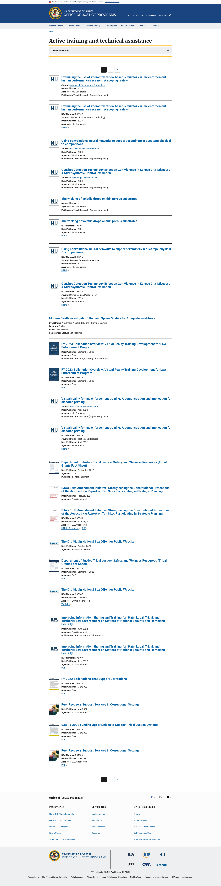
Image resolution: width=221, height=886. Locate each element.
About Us (131, 15)
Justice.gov (187, 877)
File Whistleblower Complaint (54, 877)
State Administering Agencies (147, 839)
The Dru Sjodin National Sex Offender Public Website (97, 541)
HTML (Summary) (70, 528)
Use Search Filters (61, 50)
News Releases (98, 826)
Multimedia (96, 820)
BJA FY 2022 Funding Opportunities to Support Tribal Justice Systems (109, 725)
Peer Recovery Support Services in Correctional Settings (100, 704)
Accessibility (33, 877)
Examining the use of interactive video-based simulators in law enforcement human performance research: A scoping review (113, 78)
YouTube (65, 604)
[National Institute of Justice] (162, 857)
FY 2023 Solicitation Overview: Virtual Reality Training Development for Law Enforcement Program (113, 345)
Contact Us (142, 15)
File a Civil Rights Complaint (61, 814)
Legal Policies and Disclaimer (114, 877)
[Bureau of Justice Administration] (131, 857)
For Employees (140, 820)
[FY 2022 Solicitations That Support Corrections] (54, 684)
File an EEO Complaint (59, 826)
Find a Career (55, 833)
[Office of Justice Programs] (55, 13)
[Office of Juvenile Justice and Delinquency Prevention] (131, 867)
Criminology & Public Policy (83, 177)
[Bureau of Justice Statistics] (146, 858)
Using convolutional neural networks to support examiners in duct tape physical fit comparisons (116, 142)
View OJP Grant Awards (144, 826)
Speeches (95, 833)
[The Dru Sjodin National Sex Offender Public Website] (54, 544)
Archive (137, 814)
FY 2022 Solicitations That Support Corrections (94, 679)
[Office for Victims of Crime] (146, 866)
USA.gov (175, 877)
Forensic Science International (84, 148)
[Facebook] (154, 799)
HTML (64, 127)
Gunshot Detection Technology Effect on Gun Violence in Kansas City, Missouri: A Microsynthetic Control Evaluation (115, 171)
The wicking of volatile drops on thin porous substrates (99, 199)
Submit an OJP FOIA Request (62, 839)
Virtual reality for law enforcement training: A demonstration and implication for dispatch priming (116, 400)
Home (51, 31)
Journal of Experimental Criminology (87, 85)
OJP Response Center (143, 833)
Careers (152, 15)
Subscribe (162, 15)
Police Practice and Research (84, 406)
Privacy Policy (92, 877)
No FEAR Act (135, 877)
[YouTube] (169, 799)
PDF (63, 235)
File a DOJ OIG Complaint (60, 820)
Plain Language (76, 877)
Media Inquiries (98, 814)
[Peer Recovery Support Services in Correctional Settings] (54, 710)
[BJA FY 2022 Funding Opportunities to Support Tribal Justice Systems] (54, 730)
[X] (161, 799)
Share (172, 17)
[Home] (90, 13)
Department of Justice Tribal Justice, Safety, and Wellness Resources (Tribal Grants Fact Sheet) (114, 463)
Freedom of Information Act (156, 877)
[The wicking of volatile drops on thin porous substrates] (54, 201)
